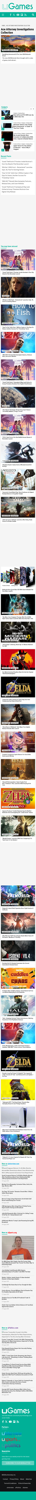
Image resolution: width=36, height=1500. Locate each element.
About (22, 1479)
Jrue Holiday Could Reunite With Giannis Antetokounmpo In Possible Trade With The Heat (16, 1271)
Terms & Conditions (10, 1483)
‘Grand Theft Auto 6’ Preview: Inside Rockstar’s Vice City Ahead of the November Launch (17, 162)
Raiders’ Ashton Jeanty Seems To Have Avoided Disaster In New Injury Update (16, 1278)
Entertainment (5, 50)
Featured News (17, 122)
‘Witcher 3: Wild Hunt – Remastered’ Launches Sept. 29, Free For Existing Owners (17, 168)
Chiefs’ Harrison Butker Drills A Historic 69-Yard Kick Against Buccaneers (17, 1305)
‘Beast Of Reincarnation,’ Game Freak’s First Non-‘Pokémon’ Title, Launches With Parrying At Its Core (16, 783)
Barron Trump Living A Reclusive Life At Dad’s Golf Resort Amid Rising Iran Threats (16, 1199)
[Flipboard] (22, 14)
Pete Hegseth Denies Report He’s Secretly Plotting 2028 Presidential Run (16, 1349)
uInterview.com (13, 1164)
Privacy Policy (14, 1479)
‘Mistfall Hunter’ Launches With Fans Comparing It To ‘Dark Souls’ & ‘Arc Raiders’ (17, 839)
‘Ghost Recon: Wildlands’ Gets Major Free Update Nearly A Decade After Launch (16, 727)
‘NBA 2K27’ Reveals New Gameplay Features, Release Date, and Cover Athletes (16, 182)
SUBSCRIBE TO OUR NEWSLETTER (18, 1463)
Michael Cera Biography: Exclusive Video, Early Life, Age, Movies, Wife (17, 1185)
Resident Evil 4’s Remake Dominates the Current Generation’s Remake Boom (15, 964)
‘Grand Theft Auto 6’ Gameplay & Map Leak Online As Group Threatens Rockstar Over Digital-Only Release (16, 189)
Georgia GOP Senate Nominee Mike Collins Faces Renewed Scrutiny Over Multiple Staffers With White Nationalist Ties (17, 1390)
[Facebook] (10, 14)
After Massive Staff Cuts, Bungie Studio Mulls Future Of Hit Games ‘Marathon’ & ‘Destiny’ (17, 936)
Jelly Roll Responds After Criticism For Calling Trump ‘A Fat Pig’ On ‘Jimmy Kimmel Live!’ (17, 1214)
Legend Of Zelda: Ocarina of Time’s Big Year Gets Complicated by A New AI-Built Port (16, 700)
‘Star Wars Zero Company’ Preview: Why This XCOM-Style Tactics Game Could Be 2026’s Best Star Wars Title (17, 617)
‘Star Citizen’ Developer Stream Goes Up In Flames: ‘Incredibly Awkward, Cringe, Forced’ (16, 410)
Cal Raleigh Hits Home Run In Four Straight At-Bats (16, 1285)
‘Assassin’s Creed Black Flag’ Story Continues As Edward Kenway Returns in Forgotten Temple (18, 493)
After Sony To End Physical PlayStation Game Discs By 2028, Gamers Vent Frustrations (17, 1130)
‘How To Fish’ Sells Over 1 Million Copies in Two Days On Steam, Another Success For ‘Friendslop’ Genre (17, 175)
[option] (18, 115)
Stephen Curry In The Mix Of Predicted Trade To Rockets (16, 1298)
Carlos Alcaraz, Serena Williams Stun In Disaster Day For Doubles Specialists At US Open (17, 1291)
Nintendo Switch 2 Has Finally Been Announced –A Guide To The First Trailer (22, 126)
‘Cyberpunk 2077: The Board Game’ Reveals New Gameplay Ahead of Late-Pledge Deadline (15, 1102)
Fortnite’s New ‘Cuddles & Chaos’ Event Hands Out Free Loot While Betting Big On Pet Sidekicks (17, 991)
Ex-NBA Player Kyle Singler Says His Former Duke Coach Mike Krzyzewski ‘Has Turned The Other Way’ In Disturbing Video (18, 1263)
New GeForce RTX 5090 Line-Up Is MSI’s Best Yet (23, 116)
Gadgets (15, 113)
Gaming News (14, 50)
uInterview (10, 1487)
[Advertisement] (18, 20)
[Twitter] (14, 14)
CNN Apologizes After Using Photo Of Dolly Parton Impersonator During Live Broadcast (16, 1207)
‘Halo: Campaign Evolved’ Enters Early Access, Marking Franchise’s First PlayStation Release (17, 1019)
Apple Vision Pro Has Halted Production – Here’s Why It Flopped (22, 147)
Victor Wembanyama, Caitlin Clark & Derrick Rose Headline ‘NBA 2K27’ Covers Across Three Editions (16, 1046)
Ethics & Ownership (24, 1483)
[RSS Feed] (25, 14)
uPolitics (18, 1487)
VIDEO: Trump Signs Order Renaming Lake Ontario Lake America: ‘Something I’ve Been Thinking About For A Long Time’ (17, 1357)
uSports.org (12, 1232)
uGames (25, 1487)
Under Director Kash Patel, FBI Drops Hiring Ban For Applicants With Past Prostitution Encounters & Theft (17, 1374)
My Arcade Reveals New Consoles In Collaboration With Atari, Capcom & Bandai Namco (23, 137)
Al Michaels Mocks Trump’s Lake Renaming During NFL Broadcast (18, 1221)
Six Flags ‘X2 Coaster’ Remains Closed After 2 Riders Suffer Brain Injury (17, 1192)
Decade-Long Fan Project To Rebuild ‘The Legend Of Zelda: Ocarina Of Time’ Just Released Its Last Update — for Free (18, 1074)
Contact (5, 1479)
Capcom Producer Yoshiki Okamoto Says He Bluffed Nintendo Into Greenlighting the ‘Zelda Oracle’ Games (17, 811)
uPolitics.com (13, 1328)
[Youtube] (18, 14)
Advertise (29, 1479)
